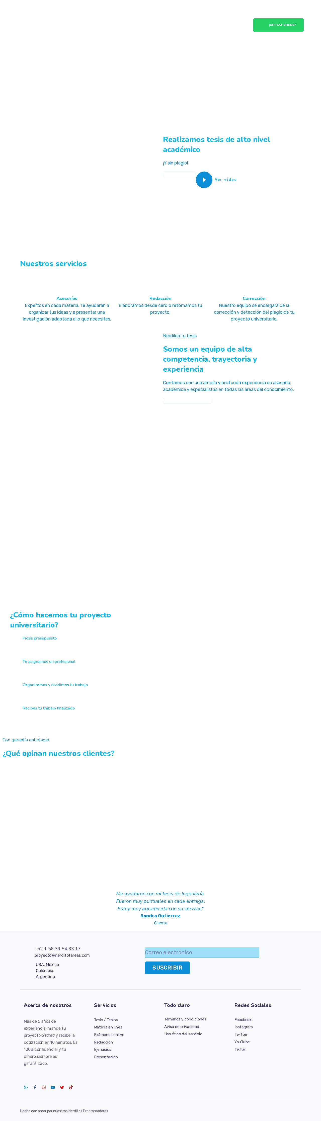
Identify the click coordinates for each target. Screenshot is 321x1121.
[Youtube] (53, 1087)
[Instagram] (44, 1087)
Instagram (243, 1027)
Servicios (102, 13)
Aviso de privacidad (181, 1026)
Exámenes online (109, 1034)
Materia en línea (108, 1027)
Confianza (219, 13)
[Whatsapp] (26, 1087)
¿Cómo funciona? (137, 13)
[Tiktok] (71, 1087)
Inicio (81, 13)
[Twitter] (62, 1087)
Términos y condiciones (185, 1019)
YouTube (242, 1041)
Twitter (241, 1034)
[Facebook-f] (35, 1087)
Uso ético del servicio (183, 1034)
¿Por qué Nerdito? (183, 13)
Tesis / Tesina (106, 1019)
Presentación (106, 1057)
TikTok (240, 1049)
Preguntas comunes (208, 38)
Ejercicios (102, 1049)
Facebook (242, 1019)
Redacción (103, 1042)
